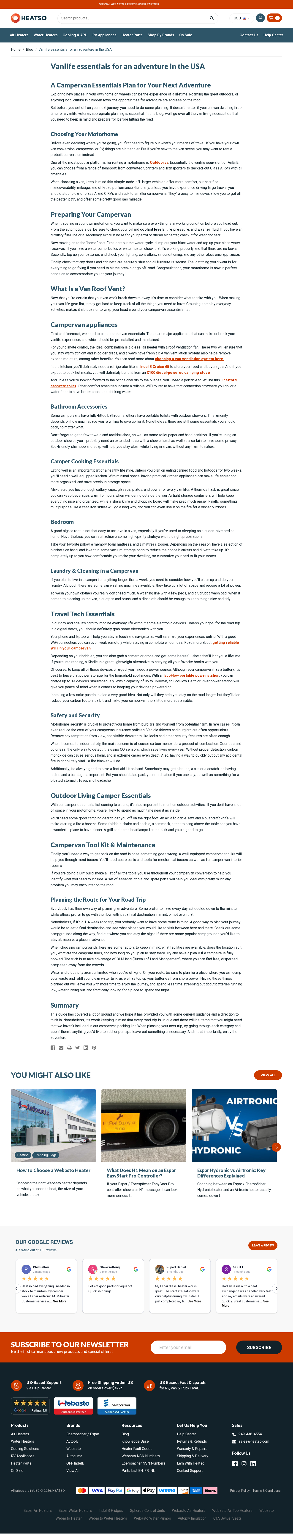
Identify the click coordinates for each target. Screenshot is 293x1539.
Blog (125, 1434)
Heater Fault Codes (137, 1449)
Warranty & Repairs (192, 1449)
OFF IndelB (75, 1463)
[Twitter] (77, 1047)
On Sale (185, 35)
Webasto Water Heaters (108, 1518)
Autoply (72, 1441)
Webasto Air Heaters (188, 1510)
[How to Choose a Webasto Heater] (53, 1125)
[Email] (61, 1047)
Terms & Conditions (266, 1490)
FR (146, 1470)
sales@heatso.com (254, 1441)
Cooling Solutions (25, 1449)
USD (238, 18)
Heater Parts (132, 35)
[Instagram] (244, 1463)
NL (152, 1470)
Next (276, 1147)
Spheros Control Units (147, 1510)
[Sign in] (260, 17)
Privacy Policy (240, 1490)
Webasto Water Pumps (152, 1518)
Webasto (73, 1449)
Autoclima (74, 1456)
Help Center (273, 35)
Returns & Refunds (192, 1441)
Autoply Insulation (192, 1518)
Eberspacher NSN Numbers (143, 1463)
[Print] (69, 1047)
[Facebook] (53, 1047)
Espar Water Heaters (75, 1510)
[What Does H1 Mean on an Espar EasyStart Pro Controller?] (143, 1125)
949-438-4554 (250, 1434)
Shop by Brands (161, 35)
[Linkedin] (86, 1047)
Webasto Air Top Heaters (232, 1510)
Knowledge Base (135, 1441)
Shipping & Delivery (192, 1456)
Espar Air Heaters (38, 1510)
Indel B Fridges (111, 1510)
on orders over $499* (105, 1388)
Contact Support (190, 1470)
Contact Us (249, 35)
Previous (11, 1147)
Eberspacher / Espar (82, 1434)
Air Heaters (19, 35)
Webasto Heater (69, 1518)
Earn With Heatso (190, 1463)
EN (140, 1470)
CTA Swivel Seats (227, 1518)
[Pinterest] (94, 1047)
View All (268, 1075)
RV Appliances (104, 35)
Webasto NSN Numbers (141, 1456)
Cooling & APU (75, 35)
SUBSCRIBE (259, 1347)
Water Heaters (46, 35)
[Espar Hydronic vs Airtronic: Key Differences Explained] (234, 1125)
